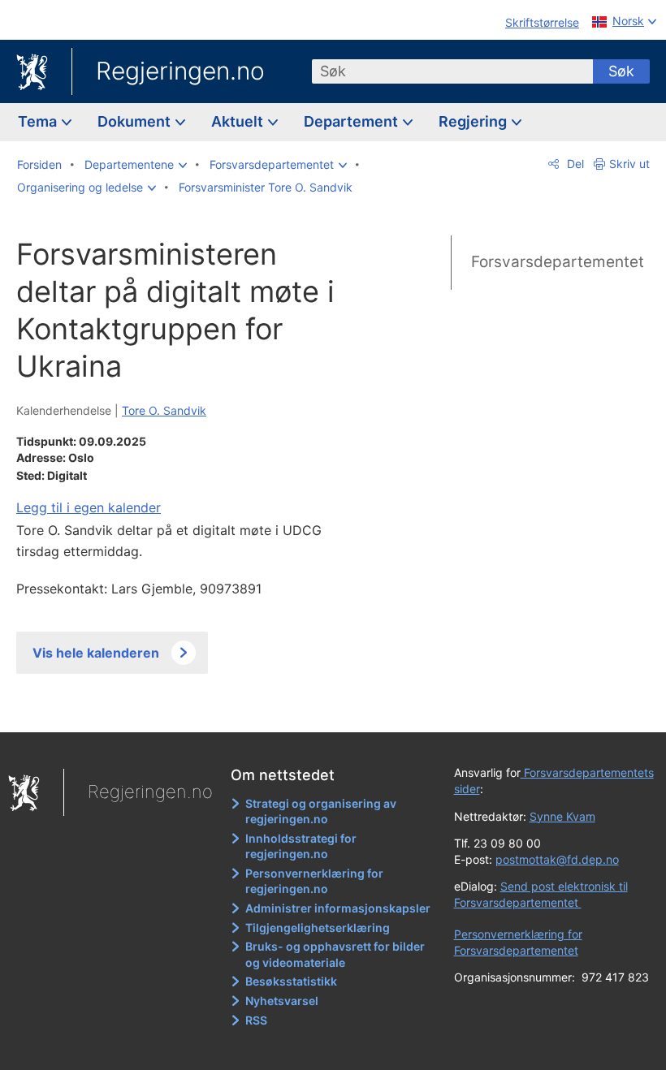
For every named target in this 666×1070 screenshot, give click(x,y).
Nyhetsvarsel (281, 1000)
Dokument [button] (135, 121)
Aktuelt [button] (238, 121)
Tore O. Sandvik (164, 410)
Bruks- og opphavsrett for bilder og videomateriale (335, 954)
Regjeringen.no (180, 70)
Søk (621, 71)
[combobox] (452, 71)
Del (574, 163)
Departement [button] (352, 121)
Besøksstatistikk (291, 981)
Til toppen (195, 709)
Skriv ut (629, 163)
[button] (135, 165)
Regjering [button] (474, 121)
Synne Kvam (562, 816)
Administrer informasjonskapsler (337, 908)
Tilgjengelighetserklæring (317, 927)
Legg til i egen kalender (88, 507)
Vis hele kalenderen (95, 653)
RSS (256, 1020)
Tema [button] (39, 121)
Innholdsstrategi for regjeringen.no (301, 846)
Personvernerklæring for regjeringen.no (314, 881)
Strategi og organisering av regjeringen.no (320, 811)
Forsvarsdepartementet (557, 261)
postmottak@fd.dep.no (557, 859)
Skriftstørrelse (542, 22)
